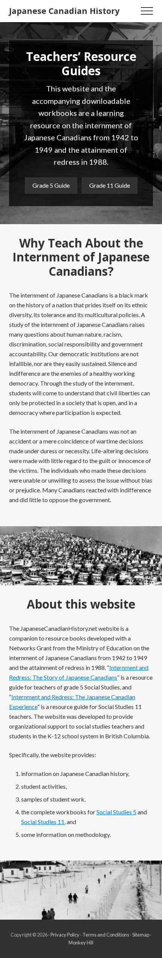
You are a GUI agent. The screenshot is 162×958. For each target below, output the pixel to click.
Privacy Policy (64, 935)
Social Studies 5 (116, 811)
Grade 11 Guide (109, 185)
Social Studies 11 (42, 821)
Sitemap (140, 935)
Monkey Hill (81, 943)
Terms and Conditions (106, 935)
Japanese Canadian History (64, 10)
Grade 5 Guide (51, 185)
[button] (147, 11)
